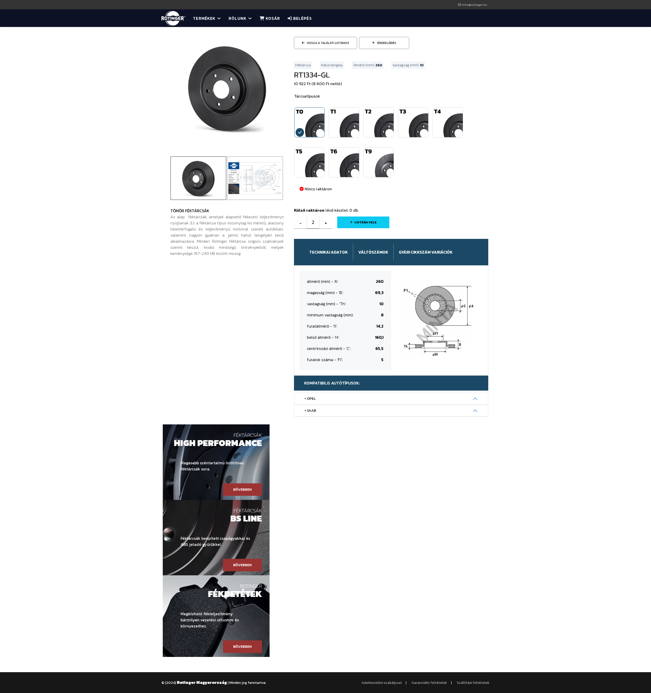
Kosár (272, 18)
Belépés (302, 18)
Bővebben (242, 489)
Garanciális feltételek (429, 682)
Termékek (204, 18)
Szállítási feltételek (473, 682)
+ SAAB (310, 410)
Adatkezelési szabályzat (381, 682)
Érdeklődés (386, 43)
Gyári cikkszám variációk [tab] (426, 252)
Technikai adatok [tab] (328, 252)
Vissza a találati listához (328, 43)
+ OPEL (310, 398)
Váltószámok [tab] (373, 252)
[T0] (227, 87)
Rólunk (237, 18)
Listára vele (365, 222)
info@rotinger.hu (474, 4)
